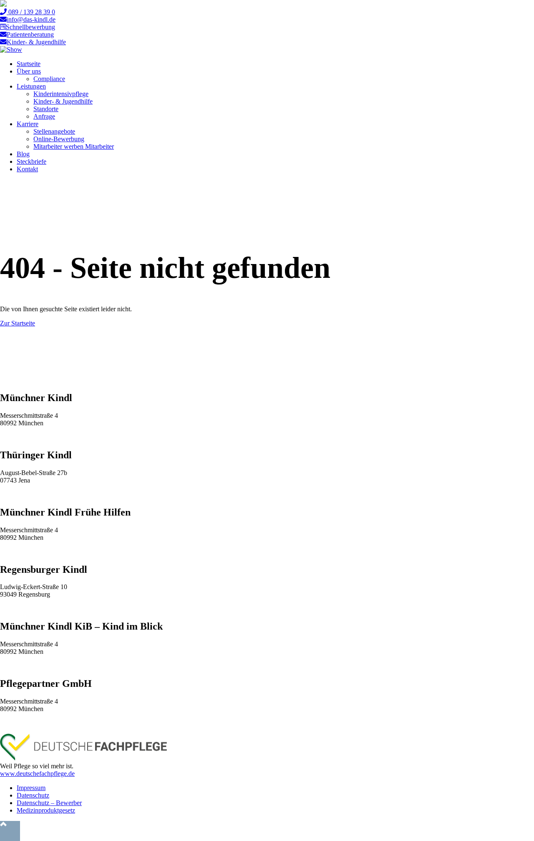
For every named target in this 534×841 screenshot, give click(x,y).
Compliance (49, 78)
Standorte (45, 108)
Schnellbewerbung (30, 26)
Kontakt (27, 169)
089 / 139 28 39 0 (31, 11)
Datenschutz (33, 795)
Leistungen (31, 86)
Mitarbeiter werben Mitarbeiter (73, 146)
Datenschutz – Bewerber (49, 802)
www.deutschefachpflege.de (37, 773)
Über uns (29, 71)
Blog (23, 154)
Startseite (28, 63)
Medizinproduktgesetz (46, 810)
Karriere (27, 123)
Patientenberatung (30, 34)
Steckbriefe (31, 161)
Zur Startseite (17, 323)
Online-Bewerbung (58, 138)
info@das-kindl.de (31, 19)
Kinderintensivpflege (60, 93)
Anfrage (44, 116)
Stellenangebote (54, 131)
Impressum (31, 787)
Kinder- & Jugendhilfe (36, 42)
